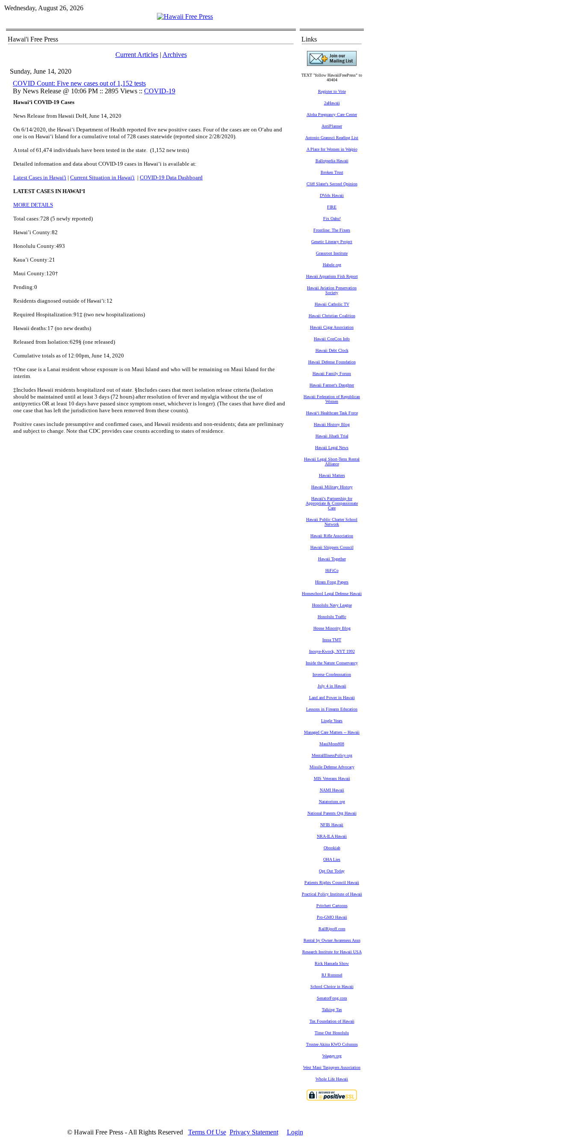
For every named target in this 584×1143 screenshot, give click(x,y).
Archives (174, 54)
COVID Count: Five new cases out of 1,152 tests (79, 83)
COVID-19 (159, 91)
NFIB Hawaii (331, 824)
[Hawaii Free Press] (185, 16)
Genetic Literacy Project (331, 241)
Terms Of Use (207, 1132)
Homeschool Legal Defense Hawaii (332, 593)
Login (295, 1132)
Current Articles (136, 54)
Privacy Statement (254, 1132)
